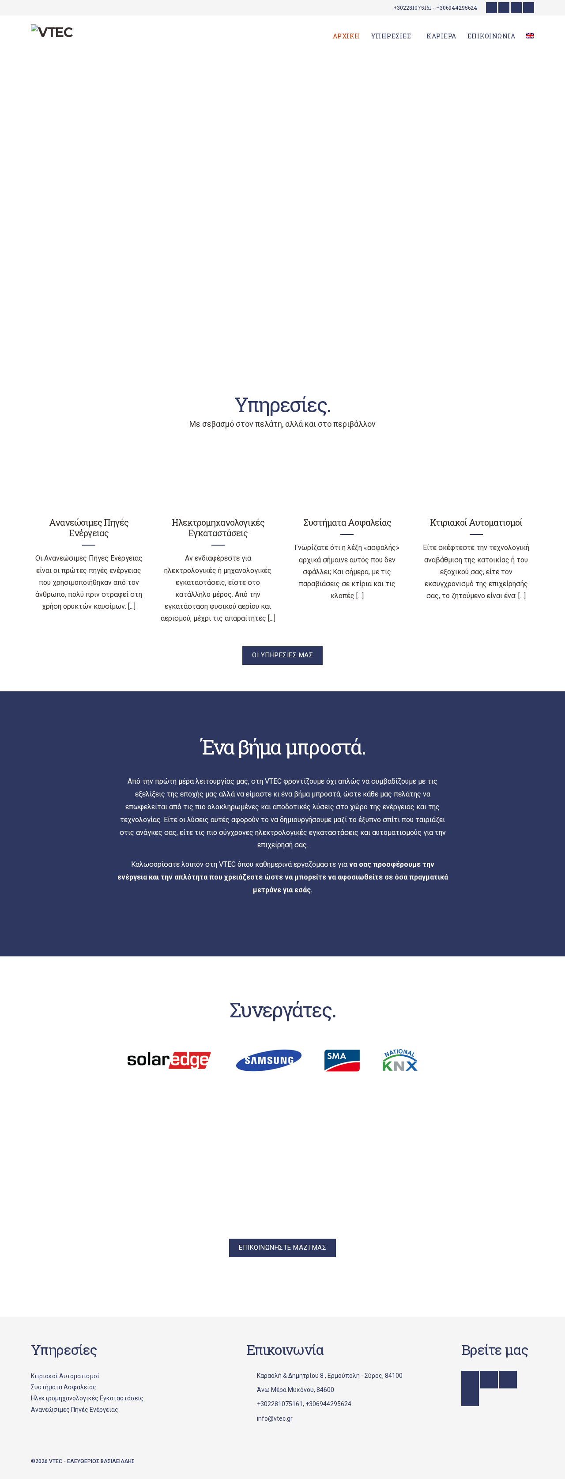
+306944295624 (328, 1403)
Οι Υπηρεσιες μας (282, 655)
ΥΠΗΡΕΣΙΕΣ (391, 36)
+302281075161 (280, 1403)
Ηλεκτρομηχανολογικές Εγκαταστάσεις (218, 527)
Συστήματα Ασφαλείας (347, 522)
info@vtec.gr (275, 1418)
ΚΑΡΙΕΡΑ (441, 36)
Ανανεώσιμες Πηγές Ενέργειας (88, 527)
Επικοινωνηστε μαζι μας (282, 1247)
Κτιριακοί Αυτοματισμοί (476, 522)
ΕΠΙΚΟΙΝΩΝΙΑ (491, 36)
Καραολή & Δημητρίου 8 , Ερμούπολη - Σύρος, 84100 (330, 1375)
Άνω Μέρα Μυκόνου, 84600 (295, 1389)
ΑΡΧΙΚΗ (346, 36)
